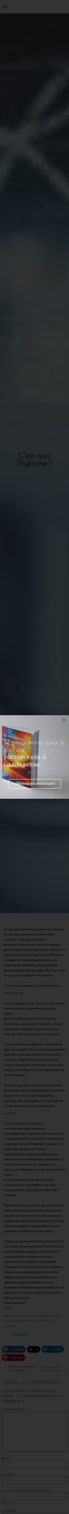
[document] (34, 757)
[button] (63, 720)
